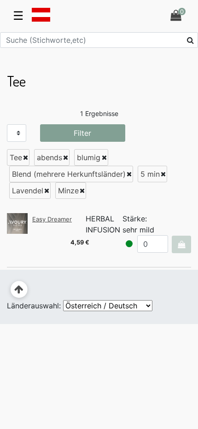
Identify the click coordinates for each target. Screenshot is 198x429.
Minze (68, 190)
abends (49, 157)
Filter (82, 133)
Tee (16, 157)
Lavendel (27, 190)
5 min (150, 174)
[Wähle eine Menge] (181, 244)
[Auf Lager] (129, 243)
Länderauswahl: (34, 305)
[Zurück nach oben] (19, 290)
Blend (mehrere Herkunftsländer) (69, 174)
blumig (88, 157)
